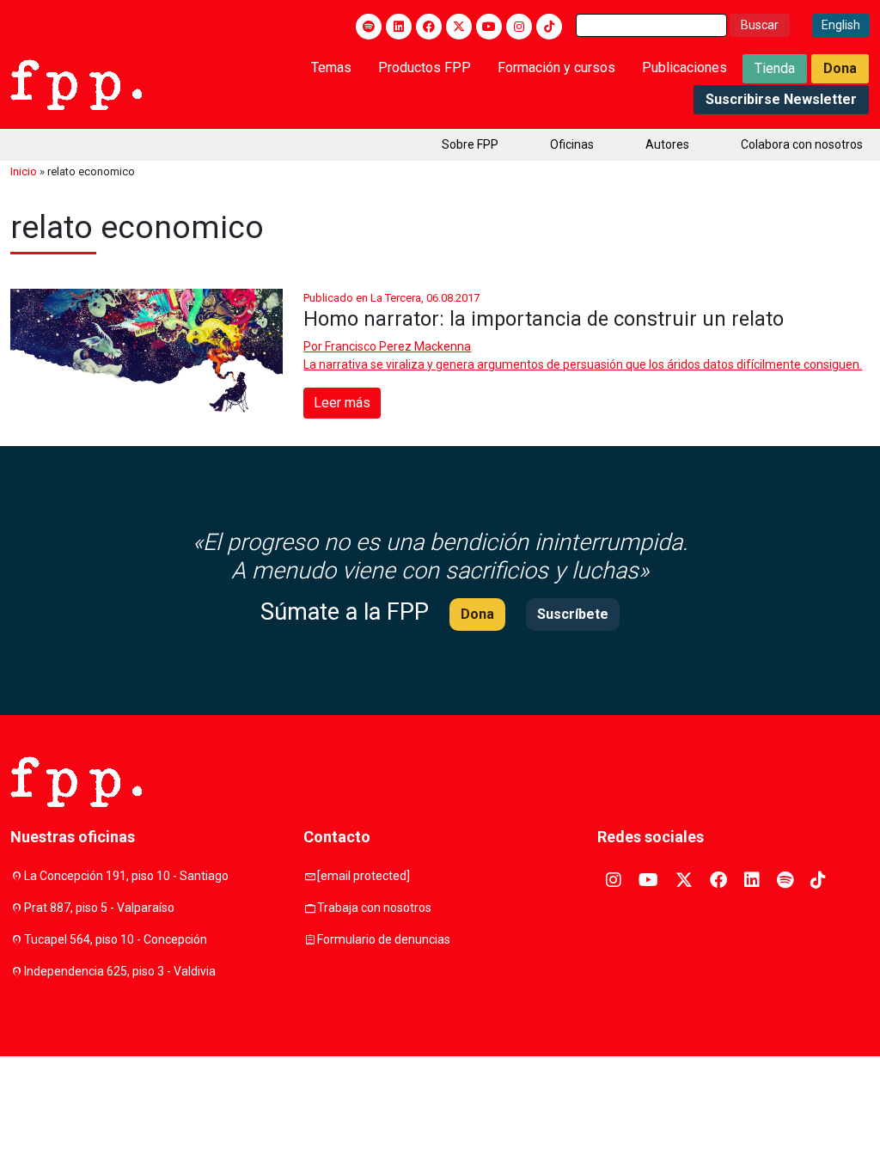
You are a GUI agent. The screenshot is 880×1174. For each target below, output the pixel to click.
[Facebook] (429, 27)
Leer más (342, 402)
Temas (331, 67)
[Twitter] (459, 27)
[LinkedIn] (399, 27)
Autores (667, 144)
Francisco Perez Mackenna (398, 346)
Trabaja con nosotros (374, 907)
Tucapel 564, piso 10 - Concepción (115, 939)
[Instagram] (519, 27)
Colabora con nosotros (802, 144)
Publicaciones (684, 67)
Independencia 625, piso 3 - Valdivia (120, 971)
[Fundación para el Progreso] (76, 83)
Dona (840, 68)
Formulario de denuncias (383, 939)
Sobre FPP (470, 144)
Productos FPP (424, 67)
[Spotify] (369, 27)
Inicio (23, 171)
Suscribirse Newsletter (781, 99)
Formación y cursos (556, 67)
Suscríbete (572, 614)
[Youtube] (489, 27)
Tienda (775, 68)
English (841, 25)
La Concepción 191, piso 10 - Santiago (126, 876)
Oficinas (572, 144)
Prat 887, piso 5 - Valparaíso (99, 907)
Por (387, 346)
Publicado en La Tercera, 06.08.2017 (391, 297)
